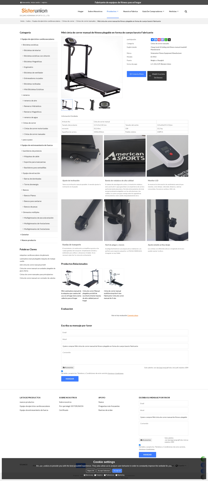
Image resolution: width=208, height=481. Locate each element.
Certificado (63, 410)
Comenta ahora (132, 315)
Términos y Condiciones (116, 373)
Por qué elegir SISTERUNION (71, 406)
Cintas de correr (68, 21)
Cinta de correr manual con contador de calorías (37, 278)
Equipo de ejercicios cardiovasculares (46, 21)
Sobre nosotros (95, 11)
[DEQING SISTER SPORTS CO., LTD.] (35, 10)
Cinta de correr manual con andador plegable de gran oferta (37, 269)
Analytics (99, 475)
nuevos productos (27, 402)
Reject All (90, 471)
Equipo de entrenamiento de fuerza (34, 410)
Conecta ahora (138, 74)
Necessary (89, 475)
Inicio (22, 21)
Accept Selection (104, 471)
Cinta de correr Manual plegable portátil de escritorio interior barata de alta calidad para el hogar (92, 296)
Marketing (120, 475)
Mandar (70, 379)
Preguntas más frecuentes (109, 406)
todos (28, 21)
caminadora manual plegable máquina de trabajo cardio (37, 260)
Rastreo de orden (105, 410)
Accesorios (69, 367)
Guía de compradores (152, 11)
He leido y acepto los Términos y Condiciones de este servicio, (92, 373)
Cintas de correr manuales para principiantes (36, 274)
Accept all (117, 471)
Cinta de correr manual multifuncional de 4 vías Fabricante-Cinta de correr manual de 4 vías (114, 294)
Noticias (173, 11)
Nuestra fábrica (130, 11)
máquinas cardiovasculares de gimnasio (34, 255)
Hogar (81, 11)
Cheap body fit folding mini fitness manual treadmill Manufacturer (169, 48)
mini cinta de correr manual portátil (33, 265)
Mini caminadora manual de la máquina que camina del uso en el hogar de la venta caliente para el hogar (71, 294)
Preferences (110, 475)
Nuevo (101, 402)
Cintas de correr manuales (86, 21)
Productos (111, 11)
